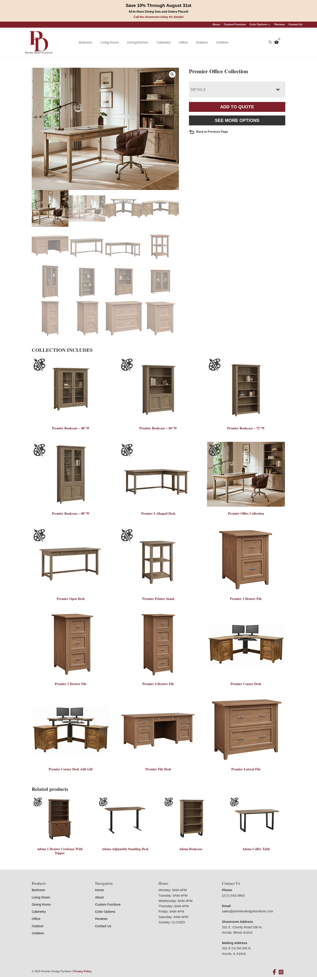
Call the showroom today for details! (159, 16)
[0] (275, 43)
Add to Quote (237, 106)
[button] (172, 74)
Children (222, 42)
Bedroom (85, 42)
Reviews (279, 24)
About (216, 24)
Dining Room (41, 904)
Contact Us (296, 24)
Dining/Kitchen (137, 42)
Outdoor (202, 42)
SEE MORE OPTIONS (237, 120)
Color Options (258, 24)
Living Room (110, 42)
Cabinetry (164, 42)
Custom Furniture (235, 24)
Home (99, 890)
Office (183, 42)
